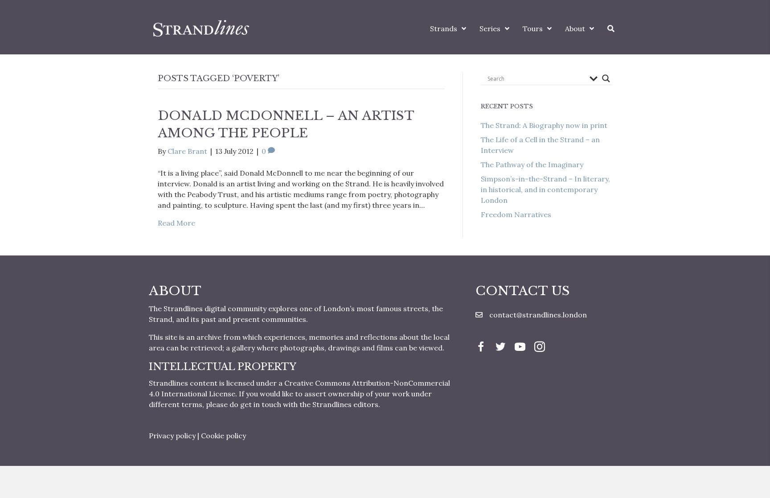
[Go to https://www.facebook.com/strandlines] (480, 348)
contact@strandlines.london (538, 314)
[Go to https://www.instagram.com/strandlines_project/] (539, 348)
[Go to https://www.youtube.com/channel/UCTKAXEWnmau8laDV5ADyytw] (520, 348)
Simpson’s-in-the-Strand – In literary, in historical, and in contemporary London (545, 189)
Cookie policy (223, 435)
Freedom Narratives (516, 214)
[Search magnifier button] (606, 78)
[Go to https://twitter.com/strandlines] (500, 348)
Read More (176, 222)
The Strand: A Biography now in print (544, 125)
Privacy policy (172, 435)
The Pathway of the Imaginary (532, 164)
